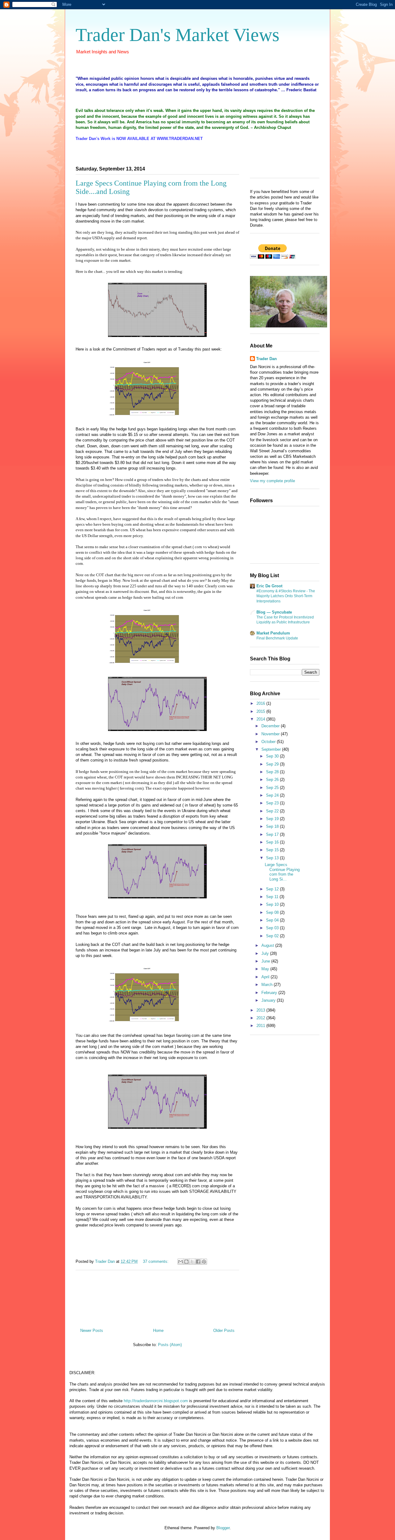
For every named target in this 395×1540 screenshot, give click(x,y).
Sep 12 (273, 889)
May (265, 969)
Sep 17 (273, 834)
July (265, 953)
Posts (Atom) (170, 1344)
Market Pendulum (273, 633)
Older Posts (224, 1330)
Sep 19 (273, 818)
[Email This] (180, 1262)
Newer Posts (91, 1330)
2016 (261, 703)
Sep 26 (273, 779)
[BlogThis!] (186, 1262)
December (271, 726)
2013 (261, 1010)
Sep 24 (273, 795)
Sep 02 (273, 936)
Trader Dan (266, 358)
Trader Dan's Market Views (177, 35)
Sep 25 (273, 787)
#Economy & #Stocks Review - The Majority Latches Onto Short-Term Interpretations (285, 596)
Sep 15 (273, 850)
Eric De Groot (269, 586)
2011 (261, 1025)
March (267, 984)
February (269, 992)
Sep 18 (273, 826)
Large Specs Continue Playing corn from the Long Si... (282, 871)
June (266, 961)
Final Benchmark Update (277, 638)
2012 (261, 1018)
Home (158, 1330)
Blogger (223, 1528)
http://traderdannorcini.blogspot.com (156, 1400)
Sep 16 (273, 842)
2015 (261, 711)
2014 (261, 719)
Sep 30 (273, 756)
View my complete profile (272, 480)
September (271, 749)
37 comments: (156, 1261)
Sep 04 (273, 920)
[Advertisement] (157, 1296)
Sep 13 (273, 858)
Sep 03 (273, 928)
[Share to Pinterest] (204, 1262)
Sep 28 (273, 772)
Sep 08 (273, 912)
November (271, 734)
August (268, 945)
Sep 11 (273, 896)
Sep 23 (273, 803)
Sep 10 (273, 904)
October (269, 741)
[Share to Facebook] (198, 1262)
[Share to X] (192, 1262)
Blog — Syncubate (274, 612)
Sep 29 (273, 764)
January (269, 1000)
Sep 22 (273, 811)
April (266, 977)
